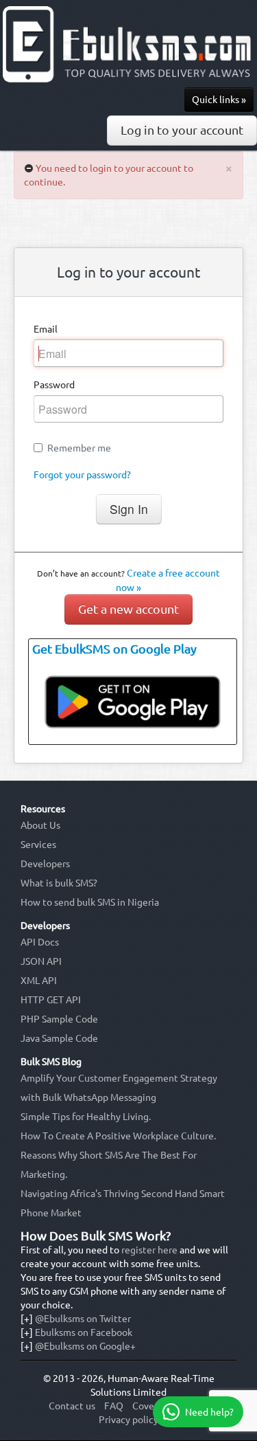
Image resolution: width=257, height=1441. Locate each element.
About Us (40, 825)
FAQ (113, 1405)
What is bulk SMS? (59, 883)
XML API (39, 980)
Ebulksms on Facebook (83, 1332)
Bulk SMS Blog (51, 1061)
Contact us (72, 1405)
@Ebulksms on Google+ (85, 1346)
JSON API (41, 961)
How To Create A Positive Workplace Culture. (118, 1135)
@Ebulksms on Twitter (83, 1318)
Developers (45, 863)
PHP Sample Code (59, 1019)
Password (54, 384)
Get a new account (128, 609)
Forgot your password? (82, 474)
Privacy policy (128, 1419)
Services (38, 844)
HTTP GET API (51, 999)
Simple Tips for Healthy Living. (86, 1116)
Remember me (79, 448)
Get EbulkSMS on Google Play (114, 649)
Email (46, 329)
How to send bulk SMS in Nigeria (90, 902)
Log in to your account (182, 130)
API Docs (40, 942)
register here (149, 1249)
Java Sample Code (59, 1038)
